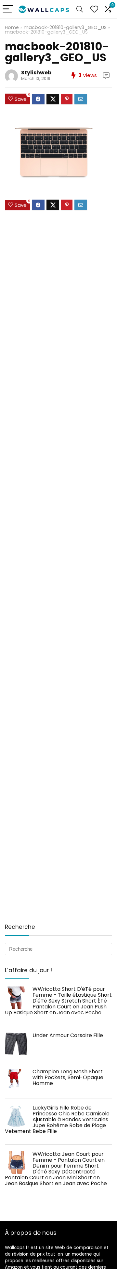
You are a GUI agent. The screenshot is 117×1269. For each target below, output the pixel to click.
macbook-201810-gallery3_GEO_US (65, 27)
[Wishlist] (94, 9)
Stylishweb (36, 72)
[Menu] (8, 9)
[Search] (79, 9)
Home (12, 27)
